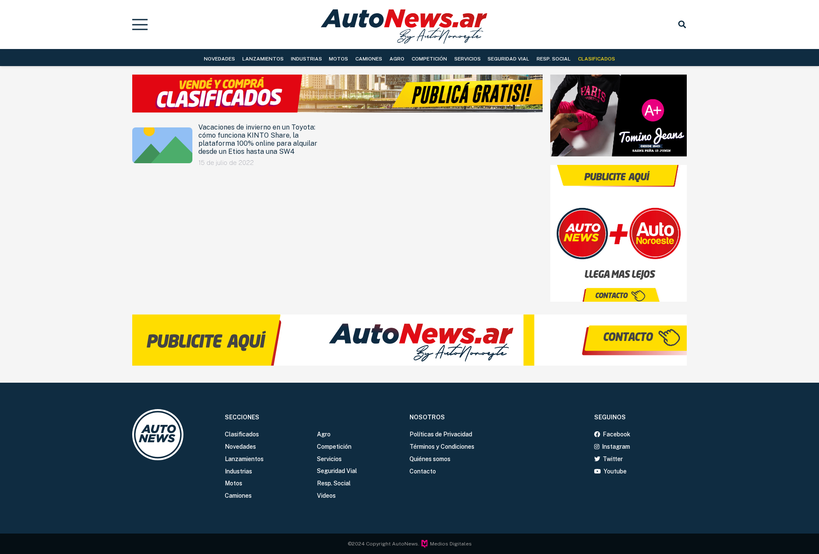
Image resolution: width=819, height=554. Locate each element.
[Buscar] (682, 24)
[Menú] (140, 24)
